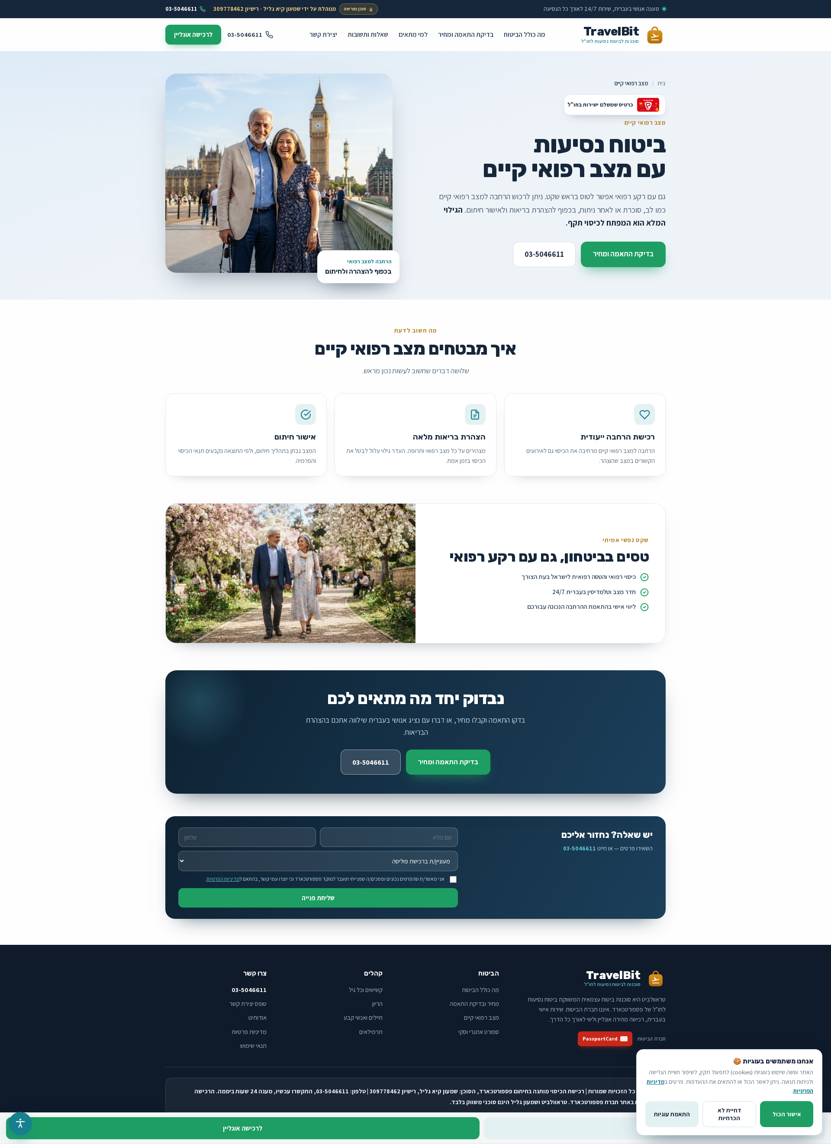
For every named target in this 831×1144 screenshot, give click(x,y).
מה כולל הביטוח (524, 34)
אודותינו (257, 1017)
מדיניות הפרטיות (223, 879)
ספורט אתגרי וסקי (478, 1032)
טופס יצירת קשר (248, 1003)
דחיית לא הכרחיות (729, 1114)
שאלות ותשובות (368, 34)
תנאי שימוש (253, 1045)
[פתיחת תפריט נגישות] (20, 1123)
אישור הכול (787, 1114)
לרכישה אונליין (193, 34)
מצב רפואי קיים (481, 1017)
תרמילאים (371, 1032)
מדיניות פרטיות (249, 1032)
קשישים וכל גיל (366, 990)
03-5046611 (181, 9)
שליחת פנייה (318, 898)
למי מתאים (413, 34)
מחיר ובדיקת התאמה (474, 1003)
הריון (377, 1003)
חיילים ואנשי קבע (363, 1017)
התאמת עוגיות (672, 1114)
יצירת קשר (323, 34)
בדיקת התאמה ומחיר (465, 34)
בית (661, 83)
